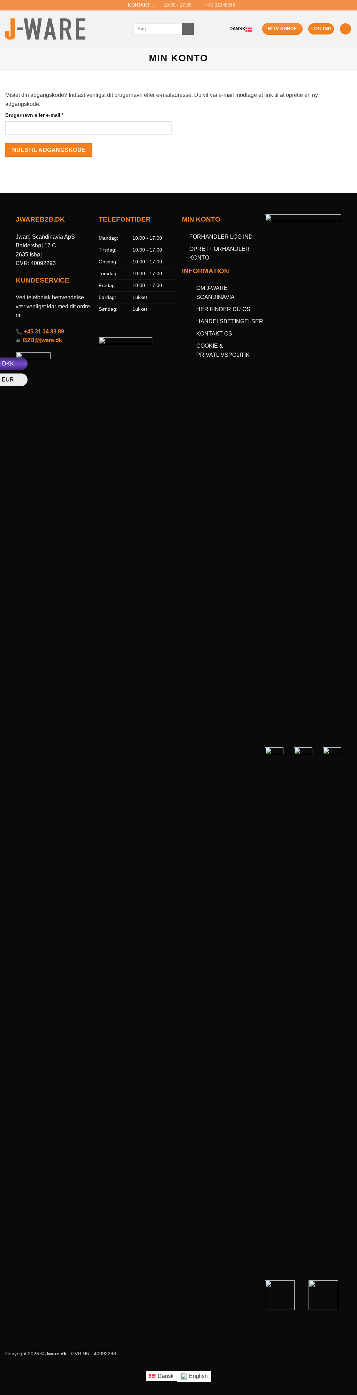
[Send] (188, 29)
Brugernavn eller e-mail (45, 115)
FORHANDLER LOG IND (221, 237)
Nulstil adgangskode (49, 150)
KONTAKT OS (214, 334)
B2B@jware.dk (42, 340)
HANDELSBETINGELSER (229, 321)
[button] (345, 29)
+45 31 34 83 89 (44, 331)
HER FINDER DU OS (224, 309)
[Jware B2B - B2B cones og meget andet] (64, 29)
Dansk (237, 28)
